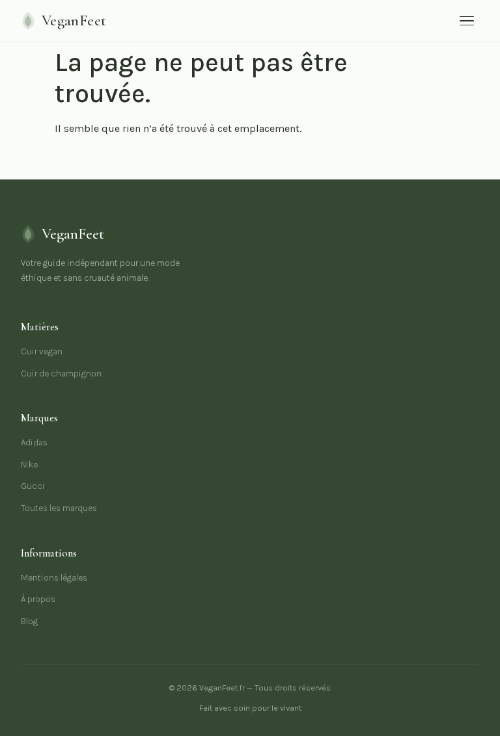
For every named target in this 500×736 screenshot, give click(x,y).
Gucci (33, 486)
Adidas (34, 442)
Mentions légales (54, 578)
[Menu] (466, 21)
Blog (29, 621)
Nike (29, 464)
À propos (38, 599)
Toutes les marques (59, 508)
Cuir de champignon (61, 373)
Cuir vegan (41, 351)
